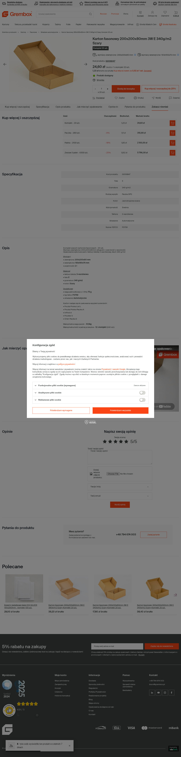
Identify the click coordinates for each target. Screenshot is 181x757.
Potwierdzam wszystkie (120, 411)
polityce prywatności (66, 364)
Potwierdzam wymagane (61, 411)
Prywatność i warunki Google (113, 369)
